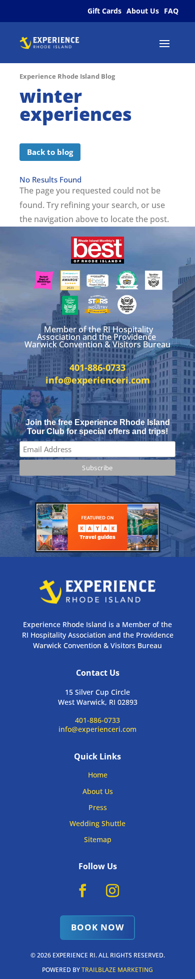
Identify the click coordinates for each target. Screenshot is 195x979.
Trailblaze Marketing (117, 969)
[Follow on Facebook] (83, 891)
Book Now (97, 927)
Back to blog (50, 152)
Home (98, 774)
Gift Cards (105, 11)
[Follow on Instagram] (113, 891)
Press (97, 807)
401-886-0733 (97, 720)
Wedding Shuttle (98, 823)
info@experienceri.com (98, 380)
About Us (142, 11)
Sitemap (98, 839)
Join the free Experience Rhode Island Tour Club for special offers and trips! (98, 427)
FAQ (171, 11)
